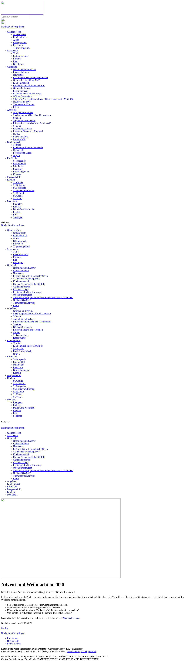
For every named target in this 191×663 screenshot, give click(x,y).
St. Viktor (17, 198)
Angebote (11, 109)
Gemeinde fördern (21, 88)
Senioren (17, 126)
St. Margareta (19, 187)
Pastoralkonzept (20, 91)
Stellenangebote (20, 136)
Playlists (17, 212)
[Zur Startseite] (95, 8)
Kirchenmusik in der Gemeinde (28, 147)
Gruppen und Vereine (23, 112)
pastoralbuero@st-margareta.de (81, 651)
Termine (17, 144)
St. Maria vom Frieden (23, 190)
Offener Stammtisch (22, 96)
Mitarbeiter (18, 166)
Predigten (17, 204)
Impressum (12, 638)
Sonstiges (17, 217)
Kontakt (17, 174)
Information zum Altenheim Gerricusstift (32, 123)
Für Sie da (12, 158)
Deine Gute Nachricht (23, 209)
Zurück (4, 628)
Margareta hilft (14, 177)
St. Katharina (19, 185)
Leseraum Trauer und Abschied (28, 131)
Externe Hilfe (19, 163)
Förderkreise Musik (22, 153)
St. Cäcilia (18, 182)
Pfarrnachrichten (21, 72)
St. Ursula (18, 196)
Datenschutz (13, 641)
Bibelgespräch (20, 42)
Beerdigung (18, 64)
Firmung (17, 58)
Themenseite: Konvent (23, 104)
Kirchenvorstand (21, 83)
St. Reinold (18, 193)
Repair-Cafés (19, 139)
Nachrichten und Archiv (24, 69)
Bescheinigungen (21, 171)
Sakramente (12, 50)
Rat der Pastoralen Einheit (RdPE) (29, 85)
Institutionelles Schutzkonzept (27, 93)
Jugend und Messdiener (24, 120)
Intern (16, 107)
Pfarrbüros (18, 169)
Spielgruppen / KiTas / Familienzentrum (32, 115)
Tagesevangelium (21, 48)
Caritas (16, 134)
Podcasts (17, 206)
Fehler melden (14, 643)
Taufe (16, 53)
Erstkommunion (20, 56)
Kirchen (11, 179)
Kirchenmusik (13, 142)
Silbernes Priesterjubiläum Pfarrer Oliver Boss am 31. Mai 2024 (43, 99)
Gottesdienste (19, 34)
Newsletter (18, 75)
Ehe (15, 61)
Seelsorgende (19, 161)
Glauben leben (14, 31)
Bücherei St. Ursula (22, 128)
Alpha (16, 40)
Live (15, 214)
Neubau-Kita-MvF (22, 101)
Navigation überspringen (12, 26)
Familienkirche (20, 37)
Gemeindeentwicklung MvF (26, 80)
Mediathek (12, 201)
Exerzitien (18, 45)
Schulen (17, 118)
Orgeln (16, 155)
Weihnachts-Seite (71, 618)
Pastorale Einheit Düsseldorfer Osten (30, 77)
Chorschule (18, 150)
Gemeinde (12, 66)
